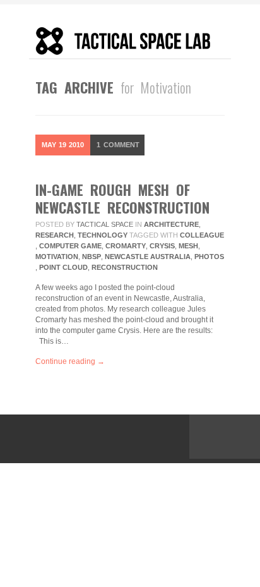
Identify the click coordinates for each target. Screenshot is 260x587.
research (54, 235)
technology (102, 235)
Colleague (202, 235)
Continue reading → (70, 361)
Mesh (188, 246)
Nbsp (91, 256)
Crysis (162, 246)
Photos (209, 256)
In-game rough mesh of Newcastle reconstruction (122, 198)
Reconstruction (125, 267)
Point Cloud (63, 267)
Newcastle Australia (148, 256)
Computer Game (70, 246)
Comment (118, 144)
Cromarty (125, 246)
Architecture (171, 224)
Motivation (56, 256)
